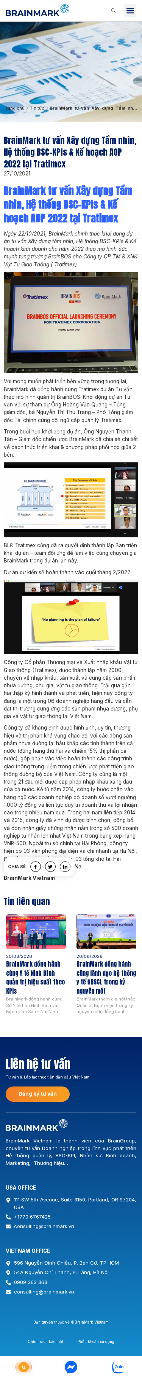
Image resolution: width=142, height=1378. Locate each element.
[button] (130, 10)
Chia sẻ (17, 867)
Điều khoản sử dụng (96, 1341)
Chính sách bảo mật (45, 1341)
